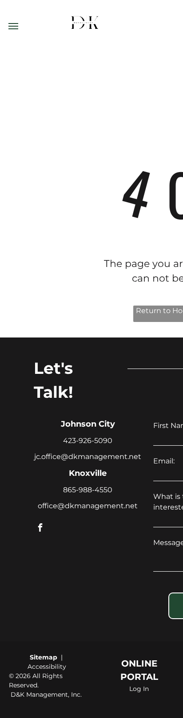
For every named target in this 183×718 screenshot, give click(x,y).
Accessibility (47, 667)
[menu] (13, 26)
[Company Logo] (85, 5)
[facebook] (40, 528)
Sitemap (43, 657)
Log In (139, 689)
